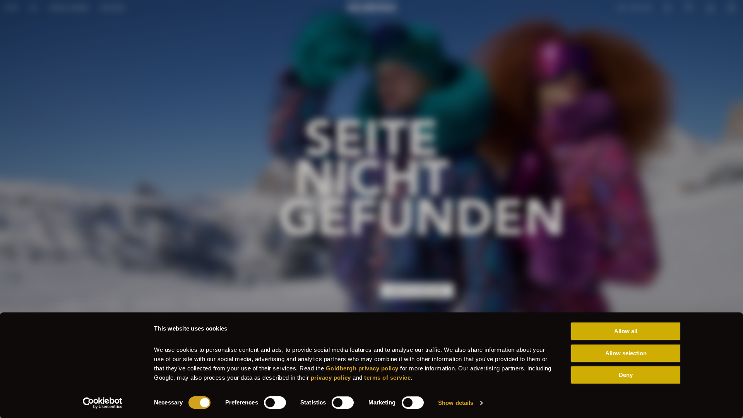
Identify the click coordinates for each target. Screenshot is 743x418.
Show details (455, 402)
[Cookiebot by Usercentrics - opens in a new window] (103, 403)
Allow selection (626, 353)
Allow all (625, 331)
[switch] (275, 402)
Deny (626, 375)
